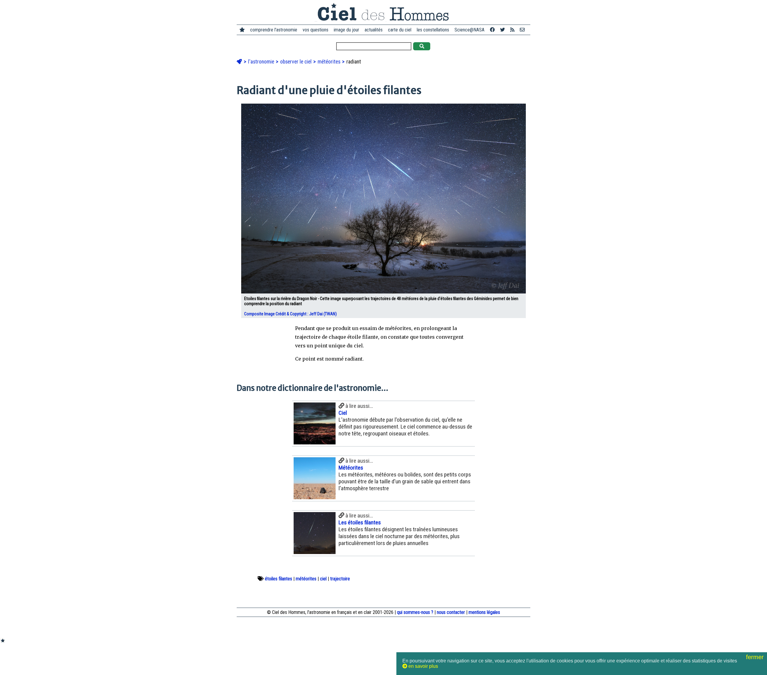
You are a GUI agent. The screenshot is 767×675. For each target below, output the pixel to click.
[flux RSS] (512, 29)
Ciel (343, 412)
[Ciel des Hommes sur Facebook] (492, 29)
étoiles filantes (278, 579)
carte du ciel (399, 30)
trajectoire (340, 579)
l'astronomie (261, 62)
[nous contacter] (522, 29)
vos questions (315, 30)
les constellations (433, 30)
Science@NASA (469, 30)
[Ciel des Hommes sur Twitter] (502, 29)
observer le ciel (296, 62)
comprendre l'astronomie (273, 30)
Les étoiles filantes (360, 522)
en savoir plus (422, 666)
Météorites (351, 467)
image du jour (346, 30)
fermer (756, 657)
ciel (323, 579)
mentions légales (484, 612)
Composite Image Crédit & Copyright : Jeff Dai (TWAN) (291, 314)
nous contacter (451, 612)
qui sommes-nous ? (415, 612)
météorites (330, 62)
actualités (374, 30)
